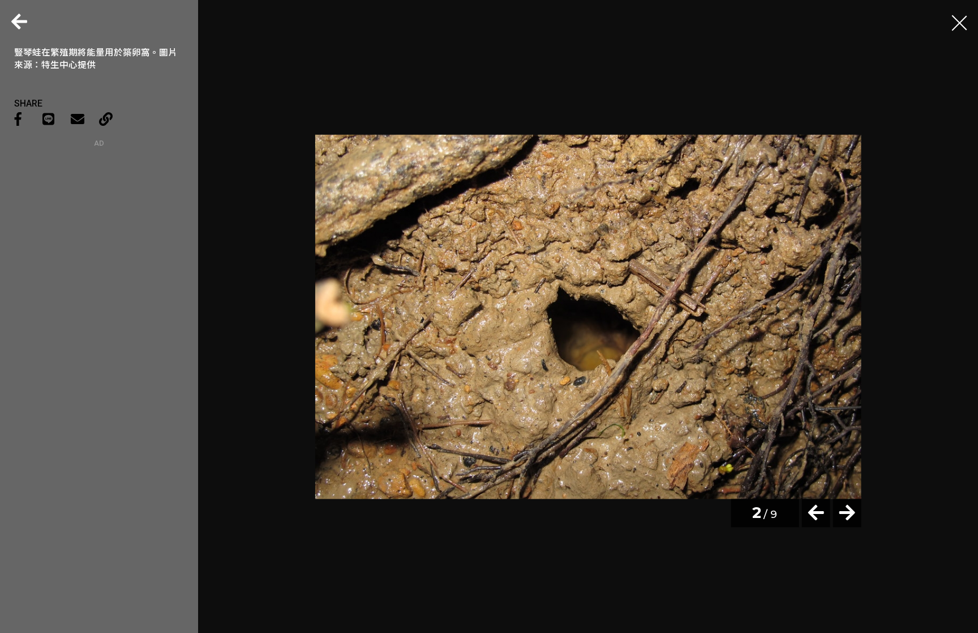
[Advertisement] (99, 218)
